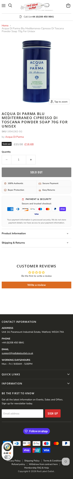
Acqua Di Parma (14, 137)
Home (5, 25)
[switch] (7, 457)
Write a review (36, 285)
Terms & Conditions (52, 460)
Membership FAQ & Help (36, 467)
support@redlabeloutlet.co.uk (17, 353)
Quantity (6, 152)
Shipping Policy (32, 460)
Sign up (53, 413)
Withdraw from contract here (43, 464)
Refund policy (18, 464)
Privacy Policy (14, 460)
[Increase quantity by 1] (31, 159)
